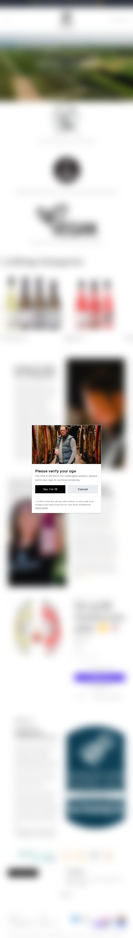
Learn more (41, 508)
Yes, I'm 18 (50, 489)
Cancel (83, 489)
